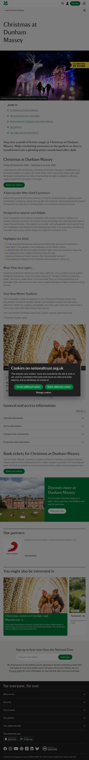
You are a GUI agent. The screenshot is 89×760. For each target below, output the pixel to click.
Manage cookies (43, 392)
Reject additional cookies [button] (59, 387)
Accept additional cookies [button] (28, 387)
